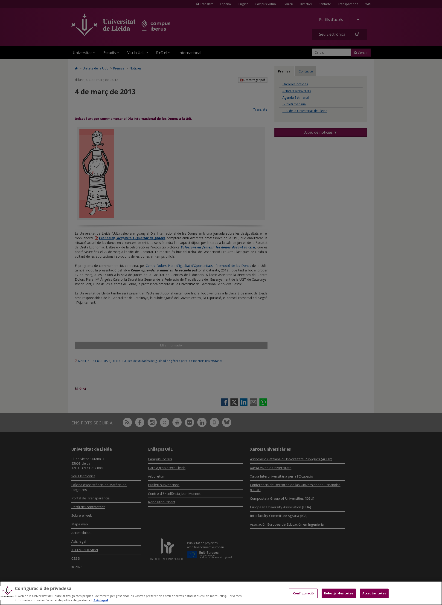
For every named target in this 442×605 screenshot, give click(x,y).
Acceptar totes (374, 593)
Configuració (303, 593)
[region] (221, 593)
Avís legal (100, 600)
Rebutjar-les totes (338, 593)
